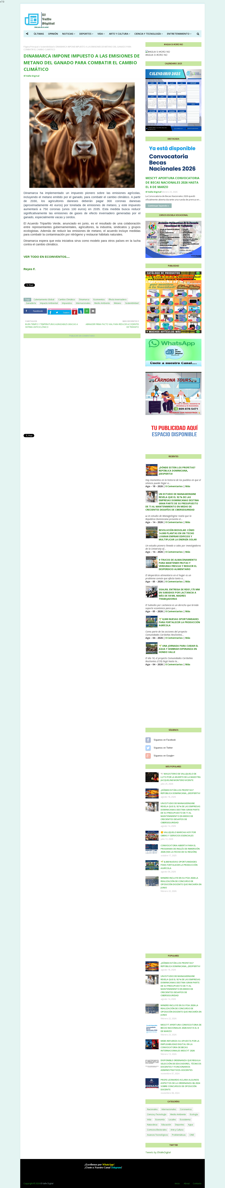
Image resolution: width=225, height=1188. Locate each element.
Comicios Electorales (157, 1129)
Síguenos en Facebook (148, 740)
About (187, 1183)
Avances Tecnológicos (157, 1134)
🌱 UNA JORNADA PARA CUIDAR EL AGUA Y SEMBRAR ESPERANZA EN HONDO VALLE (178, 649)
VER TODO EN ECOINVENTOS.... (47, 256)
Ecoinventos (99, 299)
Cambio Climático (66, 299)
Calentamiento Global (44, 299)
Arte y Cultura (177, 1129)
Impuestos (67, 303)
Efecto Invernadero (118, 299)
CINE (192, 1134)
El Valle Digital (31, 75)
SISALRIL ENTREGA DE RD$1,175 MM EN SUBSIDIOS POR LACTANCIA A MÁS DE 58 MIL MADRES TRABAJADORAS (179, 594)
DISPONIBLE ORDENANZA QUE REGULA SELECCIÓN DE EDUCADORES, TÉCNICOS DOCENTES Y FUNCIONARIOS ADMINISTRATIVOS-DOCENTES (181, 1065)
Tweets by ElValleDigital (158, 1152)
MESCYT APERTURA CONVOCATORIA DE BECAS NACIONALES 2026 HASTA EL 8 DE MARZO (172, 182)
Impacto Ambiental (49, 303)
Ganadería (31, 303)
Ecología (194, 1114)
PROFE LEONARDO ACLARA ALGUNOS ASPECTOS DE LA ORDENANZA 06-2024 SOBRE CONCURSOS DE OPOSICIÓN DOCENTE (180, 1084)
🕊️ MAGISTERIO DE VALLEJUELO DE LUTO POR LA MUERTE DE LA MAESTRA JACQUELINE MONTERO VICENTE (181, 777)
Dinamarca (84, 299)
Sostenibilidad (47, 46)
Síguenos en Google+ (148, 755)
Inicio (177, 1183)
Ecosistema (185, 1119)
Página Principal (31, 46)
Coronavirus (186, 1109)
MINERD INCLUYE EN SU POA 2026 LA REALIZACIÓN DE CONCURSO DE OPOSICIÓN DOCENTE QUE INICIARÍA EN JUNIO (181, 882)
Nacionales (152, 1109)
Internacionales (83, 303)
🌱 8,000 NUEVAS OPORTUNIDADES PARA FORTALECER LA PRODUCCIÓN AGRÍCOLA (179, 622)
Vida (149, 1119)
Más (187, 486)
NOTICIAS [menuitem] (67, 33)
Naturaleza (152, 1124)
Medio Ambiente (102, 303)
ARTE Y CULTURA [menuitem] (118, 33)
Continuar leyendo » (158, 205)
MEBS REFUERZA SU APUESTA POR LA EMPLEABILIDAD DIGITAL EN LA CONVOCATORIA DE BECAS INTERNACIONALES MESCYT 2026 (180, 1045)
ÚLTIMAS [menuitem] (39, 33)
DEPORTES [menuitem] (85, 33)
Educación (166, 1124)
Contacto (197, 1183)
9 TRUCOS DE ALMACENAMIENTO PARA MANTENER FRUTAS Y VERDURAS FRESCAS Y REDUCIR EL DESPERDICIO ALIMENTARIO (178, 564)
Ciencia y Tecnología (156, 1114)
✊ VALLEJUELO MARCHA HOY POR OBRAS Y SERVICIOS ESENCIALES (178, 834)
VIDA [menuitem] (100, 33)
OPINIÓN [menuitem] (53, 33)
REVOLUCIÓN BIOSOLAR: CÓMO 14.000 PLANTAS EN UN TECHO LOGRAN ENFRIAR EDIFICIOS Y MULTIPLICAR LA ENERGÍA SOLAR (178, 534)
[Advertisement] (82, 461)
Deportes (179, 1124)
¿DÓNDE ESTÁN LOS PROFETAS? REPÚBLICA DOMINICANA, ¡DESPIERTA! (177, 470)
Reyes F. (29, 269)
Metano (117, 303)
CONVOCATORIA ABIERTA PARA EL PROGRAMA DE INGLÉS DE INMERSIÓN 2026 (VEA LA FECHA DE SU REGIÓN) (180, 848)
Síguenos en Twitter (148, 747)
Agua (190, 1124)
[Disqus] (82, 386)
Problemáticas (178, 1134)
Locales (172, 1119)
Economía (160, 1119)
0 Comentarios (174, 486)
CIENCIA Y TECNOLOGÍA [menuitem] (147, 33)
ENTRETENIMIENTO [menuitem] (178, 33)
